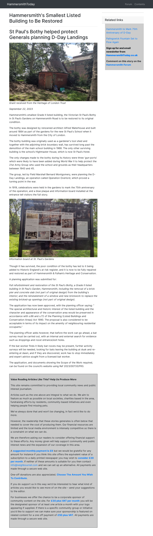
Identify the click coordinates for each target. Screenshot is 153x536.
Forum (128, 4)
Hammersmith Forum (118, 64)
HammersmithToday (21, 4)
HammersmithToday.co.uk (122, 55)
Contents (139, 4)
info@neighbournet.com (24, 465)
